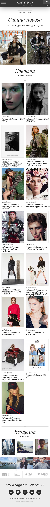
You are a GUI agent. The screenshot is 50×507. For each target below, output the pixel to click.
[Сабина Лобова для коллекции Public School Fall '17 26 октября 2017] (14, 385)
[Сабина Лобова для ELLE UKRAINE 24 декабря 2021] (38, 85)
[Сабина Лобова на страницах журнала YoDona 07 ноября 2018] (14, 171)
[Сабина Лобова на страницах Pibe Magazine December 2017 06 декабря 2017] (14, 342)
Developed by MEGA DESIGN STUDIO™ (25, 501)
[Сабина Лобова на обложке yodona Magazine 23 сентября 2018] (14, 214)
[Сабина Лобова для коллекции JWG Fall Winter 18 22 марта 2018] (14, 256)
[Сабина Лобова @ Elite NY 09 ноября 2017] (38, 341)
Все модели (25, 13)
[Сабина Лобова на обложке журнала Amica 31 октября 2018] (38, 170)
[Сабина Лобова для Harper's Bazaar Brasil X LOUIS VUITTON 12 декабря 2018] (38, 128)
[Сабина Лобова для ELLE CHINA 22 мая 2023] (14, 85)
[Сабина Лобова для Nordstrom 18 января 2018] (38, 298)
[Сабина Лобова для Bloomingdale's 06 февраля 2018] (14, 298)
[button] (48, 47)
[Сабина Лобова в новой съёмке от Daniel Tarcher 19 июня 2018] (38, 213)
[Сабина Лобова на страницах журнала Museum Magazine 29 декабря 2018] (14, 128)
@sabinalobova (25, 436)
